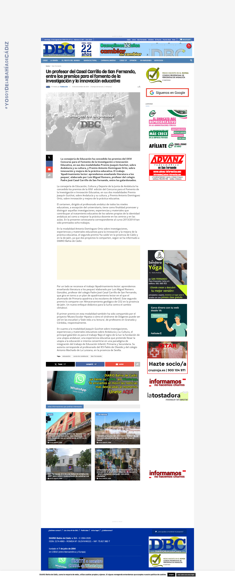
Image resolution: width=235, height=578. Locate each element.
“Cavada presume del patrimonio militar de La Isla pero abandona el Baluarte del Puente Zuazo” (117, 438)
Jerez (134, 40)
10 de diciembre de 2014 (80, 87)
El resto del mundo (71, 60)
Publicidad (84, 530)
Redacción (64, 87)
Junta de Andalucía (80, 356)
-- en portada (102, 415)
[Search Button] (191, 60)
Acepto (205, 574)
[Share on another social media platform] (49, 175)
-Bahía (50, 415)
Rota (173, 40)
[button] (169, 531)
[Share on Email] (49, 169)
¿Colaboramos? (107, 530)
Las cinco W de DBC (71, 530)
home (48, 66)
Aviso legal (95, 530)
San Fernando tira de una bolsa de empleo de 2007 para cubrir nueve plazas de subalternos (68, 475)
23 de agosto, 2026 (55, 443)
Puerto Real (167, 40)
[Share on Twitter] (49, 158)
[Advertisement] (117, 17)
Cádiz (129, 40)
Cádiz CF (123, 60)
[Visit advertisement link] (146, 49)
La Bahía (54, 60)
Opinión (133, 60)
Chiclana (151, 40)
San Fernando (142, 40)
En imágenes (146, 60)
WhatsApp (186, 40)
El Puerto (158, 40)
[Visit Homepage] (68, 49)
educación (66, 356)
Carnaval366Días (108, 60)
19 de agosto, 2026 (104, 479)
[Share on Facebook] (49, 164)
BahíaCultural (90, 60)
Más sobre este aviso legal (184, 574)
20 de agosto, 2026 (55, 479)
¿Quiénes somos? (54, 530)
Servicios (158, 60)
